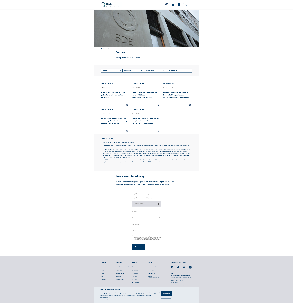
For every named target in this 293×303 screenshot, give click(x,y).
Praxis (102, 273)
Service (134, 262)
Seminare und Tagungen (144, 198)
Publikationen (152, 273)
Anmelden (138, 247)
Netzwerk (119, 276)
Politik (102, 270)
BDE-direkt (140, 203)
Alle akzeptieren (166, 293)
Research (135, 273)
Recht (102, 276)
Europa (103, 267)
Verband (110, 48)
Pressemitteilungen (143, 194)
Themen (105, 48)
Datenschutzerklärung (105, 299)
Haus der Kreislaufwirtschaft (153, 277)
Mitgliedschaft (120, 273)
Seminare (135, 270)
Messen (134, 276)
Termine (134, 267)
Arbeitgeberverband (122, 267)
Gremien (119, 270)
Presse (150, 262)
